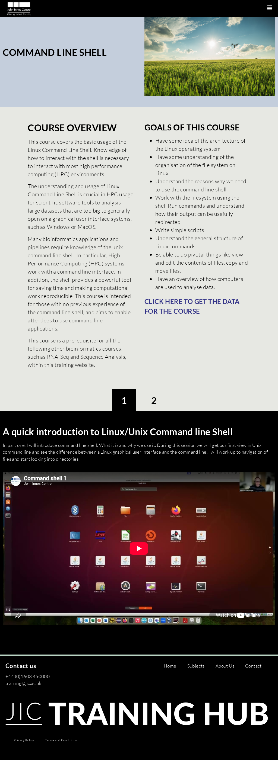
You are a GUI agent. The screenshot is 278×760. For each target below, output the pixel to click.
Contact (253, 666)
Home (170, 666)
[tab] (124, 400)
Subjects (196, 666)
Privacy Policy (24, 740)
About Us (225, 666)
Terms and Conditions (61, 740)
